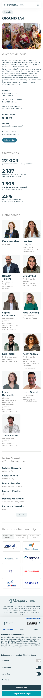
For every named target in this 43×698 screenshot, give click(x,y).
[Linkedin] (3, 118)
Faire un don (9, 140)
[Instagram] (10, 118)
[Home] (13, 5)
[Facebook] (7, 118)
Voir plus (21, 515)
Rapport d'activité (10, 134)
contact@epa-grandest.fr (12, 126)
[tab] (8, 536)
